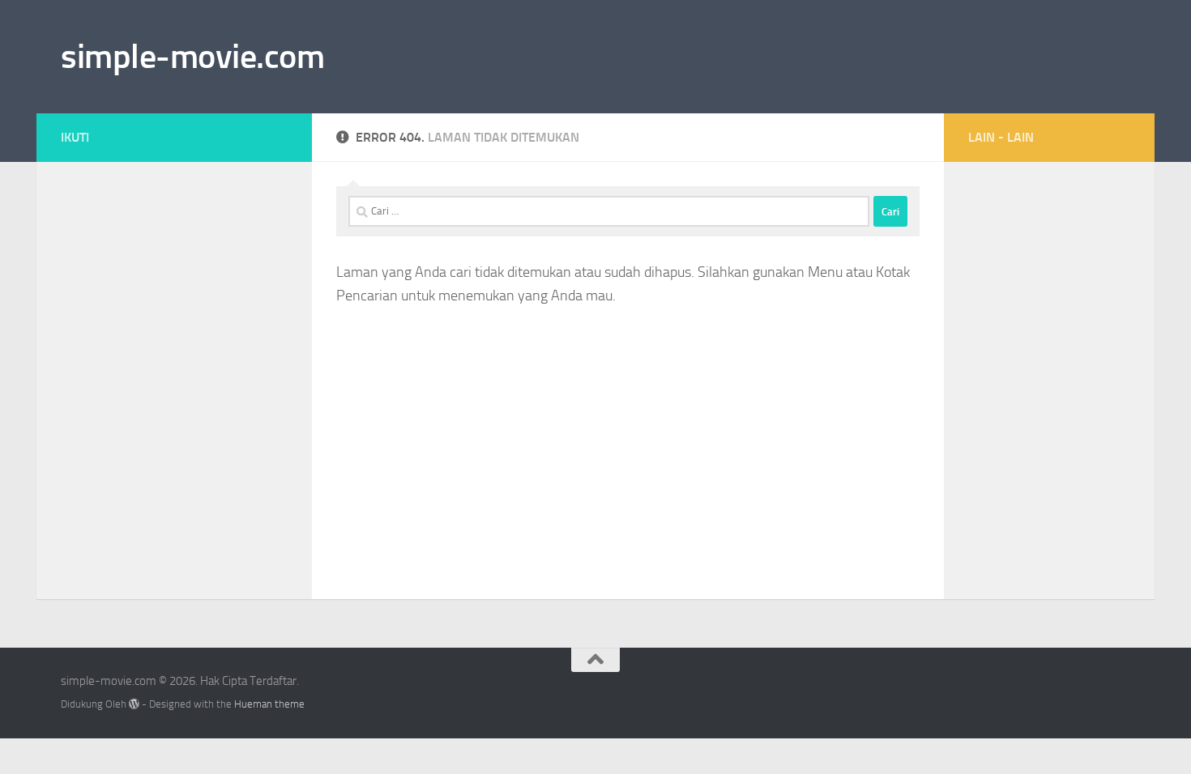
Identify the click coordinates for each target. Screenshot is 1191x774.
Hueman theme (269, 704)
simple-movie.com (192, 56)
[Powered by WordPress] (134, 704)
